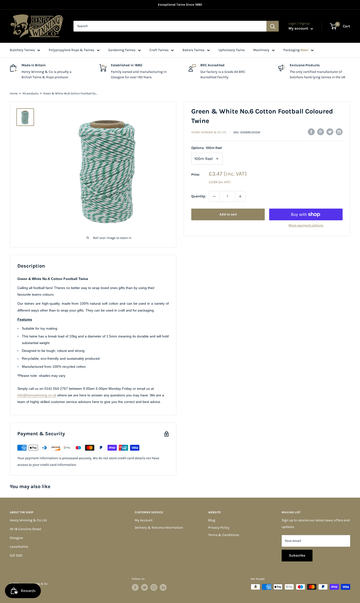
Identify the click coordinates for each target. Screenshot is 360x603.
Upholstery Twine (231, 50)
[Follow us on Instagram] (153, 587)
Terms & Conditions (223, 535)
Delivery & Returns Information (159, 527)
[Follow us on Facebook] (135, 587)
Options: (206, 148)
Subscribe (297, 555)
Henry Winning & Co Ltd (208, 132)
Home (14, 93)
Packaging (295, 50)
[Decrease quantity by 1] (214, 196)
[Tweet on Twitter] (329, 131)
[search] (169, 26)
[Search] (272, 26)
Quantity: (198, 196)
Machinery (261, 50)
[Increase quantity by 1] (240, 196)
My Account (144, 520)
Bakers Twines (193, 50)
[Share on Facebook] (311, 131)
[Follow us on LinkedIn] (163, 587)
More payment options (305, 225)
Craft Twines (158, 50)
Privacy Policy (218, 527)
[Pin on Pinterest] (320, 131)
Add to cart (228, 214)
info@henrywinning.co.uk (36, 395)
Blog (211, 520)
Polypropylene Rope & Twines (71, 50)
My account (298, 28)
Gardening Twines (121, 50)
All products (30, 93)
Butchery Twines (22, 50)
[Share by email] (339, 131)
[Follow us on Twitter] (144, 587)
